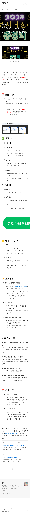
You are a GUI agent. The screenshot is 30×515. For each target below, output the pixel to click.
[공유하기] (8, 469)
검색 (23, 3)
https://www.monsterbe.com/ (11, 455)
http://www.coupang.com (10, 443)
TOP (26, 509)
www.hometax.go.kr (21, 286)
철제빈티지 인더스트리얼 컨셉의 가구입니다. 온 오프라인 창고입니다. (14, 460)
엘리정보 (6, 3)
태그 (8, 9)
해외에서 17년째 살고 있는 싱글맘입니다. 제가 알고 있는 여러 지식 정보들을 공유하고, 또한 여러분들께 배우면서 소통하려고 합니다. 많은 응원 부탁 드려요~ (12, 488)
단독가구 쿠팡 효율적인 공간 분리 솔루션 (14, 445)
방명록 (15, 9)
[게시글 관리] (10, 469)
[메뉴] (27, 3)
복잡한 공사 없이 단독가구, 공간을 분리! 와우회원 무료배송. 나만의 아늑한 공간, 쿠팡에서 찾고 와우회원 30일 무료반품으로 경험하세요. (14, 448)
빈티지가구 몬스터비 (10, 457)
